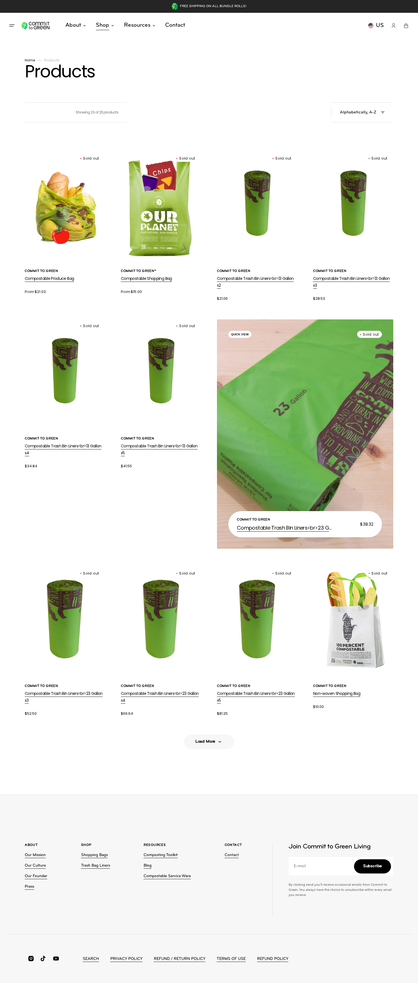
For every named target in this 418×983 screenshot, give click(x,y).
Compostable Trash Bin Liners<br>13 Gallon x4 (63, 449)
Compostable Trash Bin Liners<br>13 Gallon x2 (255, 282)
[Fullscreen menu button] (12, 25)
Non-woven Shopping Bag (336, 693)
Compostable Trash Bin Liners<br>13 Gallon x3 (351, 282)
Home (30, 60)
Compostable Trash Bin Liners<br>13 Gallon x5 (159, 449)
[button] (393, 25)
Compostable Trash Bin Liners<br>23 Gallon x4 (160, 697)
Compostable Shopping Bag (146, 278)
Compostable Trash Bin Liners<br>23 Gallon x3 (64, 697)
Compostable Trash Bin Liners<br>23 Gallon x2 (285, 527)
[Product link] (65, 223)
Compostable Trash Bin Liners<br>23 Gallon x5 (256, 697)
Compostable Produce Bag (49, 278)
